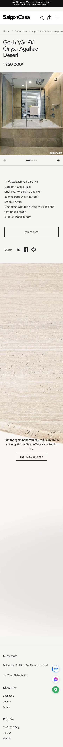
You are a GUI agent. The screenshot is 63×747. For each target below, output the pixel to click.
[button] (28, 160)
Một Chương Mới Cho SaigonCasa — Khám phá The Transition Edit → (31, 3)
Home (6, 31)
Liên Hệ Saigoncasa (31, 457)
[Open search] (42, 18)
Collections (21, 31)
